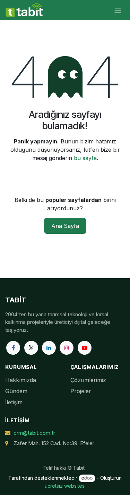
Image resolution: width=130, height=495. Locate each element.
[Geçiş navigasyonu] (118, 10)
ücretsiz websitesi (65, 486)
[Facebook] (13, 348)
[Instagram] (66, 348)
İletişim (14, 402)
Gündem (16, 391)
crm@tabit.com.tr (34, 433)
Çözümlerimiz (88, 380)
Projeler (80, 391)
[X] (31, 348)
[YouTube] (85, 348)
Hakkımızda (20, 380)
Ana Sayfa (65, 225)
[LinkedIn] (49, 348)
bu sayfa (85, 157)
